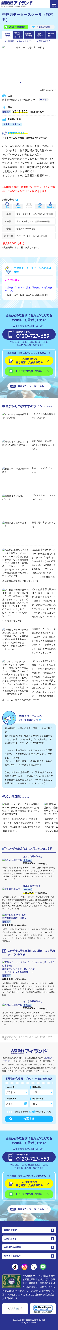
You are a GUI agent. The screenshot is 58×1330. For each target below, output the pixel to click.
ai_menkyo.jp (24, 1267)
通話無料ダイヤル (32, 335)
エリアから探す (28, 1037)
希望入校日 (11, 1099)
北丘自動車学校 (30, 885)
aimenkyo (34, 1267)
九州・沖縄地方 (40, 1037)
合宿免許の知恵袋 (12, 1247)
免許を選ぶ (11, 1087)
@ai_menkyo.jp (15, 1267)
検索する (28, 1118)
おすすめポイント (26, 41)
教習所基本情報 (7, 35)
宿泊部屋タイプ (38, 1099)
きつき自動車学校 (32, 1001)
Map (44, 100)
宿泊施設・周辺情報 (29, 35)
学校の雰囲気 (44, 41)
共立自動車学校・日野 (13, 918)
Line (43, 1267)
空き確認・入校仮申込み (29, 361)
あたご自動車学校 (32, 856)
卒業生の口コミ (50, 35)
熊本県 (50, 1037)
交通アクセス (40, 35)
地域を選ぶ (37, 1087)
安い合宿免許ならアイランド (11, 1037)
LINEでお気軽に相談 (17, 27)
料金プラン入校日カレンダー (18, 35)
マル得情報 (9, 41)
